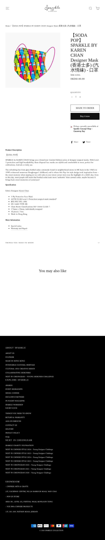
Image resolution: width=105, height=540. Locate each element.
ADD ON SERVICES (13, 421)
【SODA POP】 (12, 155)
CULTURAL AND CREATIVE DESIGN (20, 368)
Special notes (16, 226)
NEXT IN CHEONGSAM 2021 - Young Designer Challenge (28, 469)
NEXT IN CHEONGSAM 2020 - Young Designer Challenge (28, 472)
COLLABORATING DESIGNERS (17, 372)
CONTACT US (11, 425)
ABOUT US (9, 353)
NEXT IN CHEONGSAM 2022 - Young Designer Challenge (28, 465)
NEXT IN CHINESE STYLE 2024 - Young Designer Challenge (29, 457)
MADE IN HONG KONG (15, 361)
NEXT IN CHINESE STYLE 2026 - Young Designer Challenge (29, 449)
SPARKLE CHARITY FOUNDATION (19, 445)
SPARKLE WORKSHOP (14, 404)
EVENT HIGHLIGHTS (13, 389)
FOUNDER (9, 357)
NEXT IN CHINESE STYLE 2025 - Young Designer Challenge (29, 453)
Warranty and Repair (19, 228)
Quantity (76, 92)
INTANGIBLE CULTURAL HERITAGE (20, 365)
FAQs (7, 436)
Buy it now (85, 116)
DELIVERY (9, 429)
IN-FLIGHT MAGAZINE (14, 400)
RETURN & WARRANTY (15, 417)
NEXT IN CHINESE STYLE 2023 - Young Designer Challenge (29, 461)
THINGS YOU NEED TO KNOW (19, 243)
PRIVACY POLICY (12, 433)
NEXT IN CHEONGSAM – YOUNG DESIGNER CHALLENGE (29, 376)
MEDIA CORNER (12, 393)
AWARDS (8, 385)
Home (7, 26)
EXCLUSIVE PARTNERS (14, 397)
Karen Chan (24, 191)
